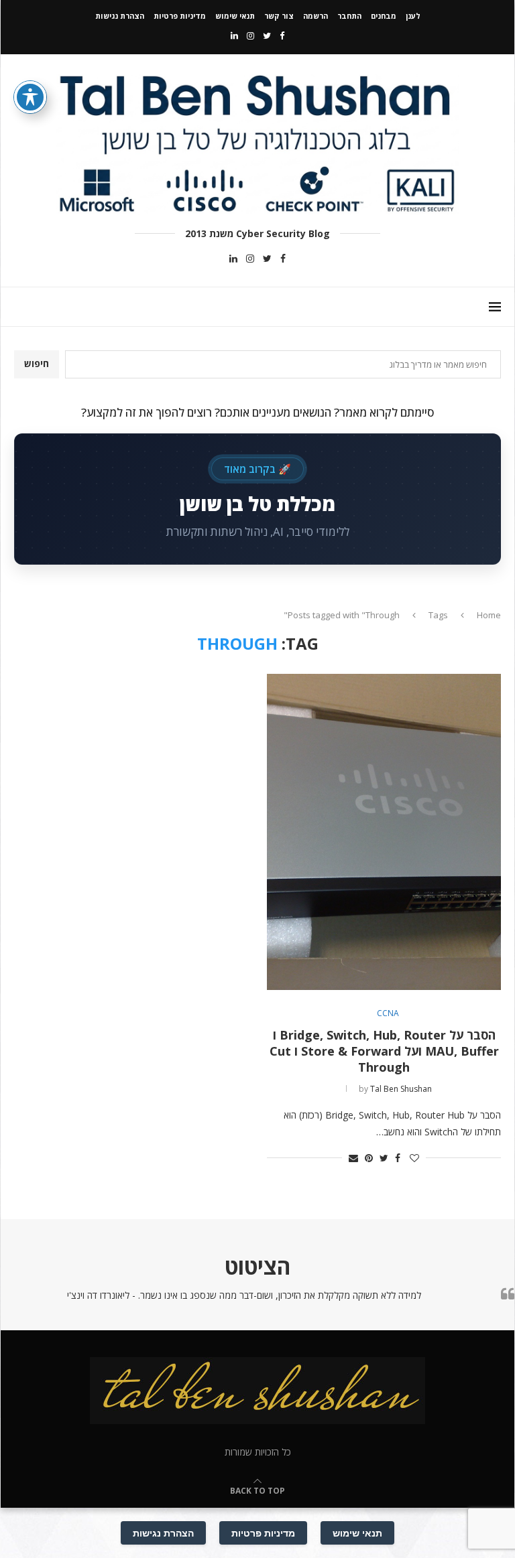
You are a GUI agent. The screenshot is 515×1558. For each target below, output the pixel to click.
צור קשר (279, 16)
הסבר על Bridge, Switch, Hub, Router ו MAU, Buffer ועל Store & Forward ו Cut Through (384, 1051)
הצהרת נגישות (119, 16)
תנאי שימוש (235, 16)
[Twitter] (267, 35)
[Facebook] (282, 35)
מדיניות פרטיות (180, 16)
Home (489, 615)
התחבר (349, 16)
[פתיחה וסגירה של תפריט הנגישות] (30, 97)
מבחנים (383, 16)
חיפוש (36, 363)
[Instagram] (250, 35)
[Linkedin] (234, 35)
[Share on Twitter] (384, 1157)
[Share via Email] (353, 1157)
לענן (413, 16)
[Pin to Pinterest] (369, 1157)
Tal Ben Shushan (401, 1088)
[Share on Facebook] (397, 1157)
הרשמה (315, 16)
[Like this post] (414, 1157)
